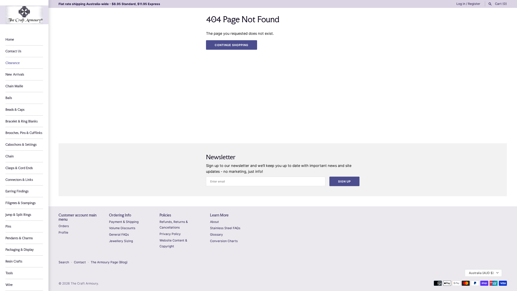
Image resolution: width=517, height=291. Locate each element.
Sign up (344, 181)
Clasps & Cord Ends (19, 168)
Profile (63, 232)
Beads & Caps (14, 110)
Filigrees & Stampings (20, 203)
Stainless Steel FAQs (225, 228)
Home (9, 39)
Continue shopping (231, 45)
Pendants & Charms (19, 238)
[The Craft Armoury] (24, 14)
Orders (64, 226)
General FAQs (119, 234)
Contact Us (13, 51)
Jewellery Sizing (121, 241)
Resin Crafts (13, 261)
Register (474, 4)
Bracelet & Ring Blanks (21, 121)
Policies (165, 215)
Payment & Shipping (124, 222)
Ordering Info (120, 215)
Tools (9, 273)
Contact (80, 262)
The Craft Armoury (84, 283)
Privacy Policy (170, 234)
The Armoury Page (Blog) (109, 262)
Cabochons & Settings (21, 144)
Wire (9, 285)
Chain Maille (14, 86)
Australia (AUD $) (481, 273)
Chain (9, 156)
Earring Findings (16, 191)
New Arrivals (14, 74)
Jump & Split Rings (18, 215)
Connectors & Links (19, 180)
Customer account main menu (78, 217)
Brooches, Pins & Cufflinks (23, 133)
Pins (8, 226)
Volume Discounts (122, 228)
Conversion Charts (224, 241)
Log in (460, 4)
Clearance (12, 63)
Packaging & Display (19, 250)
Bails (8, 98)
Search (64, 262)
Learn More (219, 215)
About (214, 222)
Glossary (216, 234)
